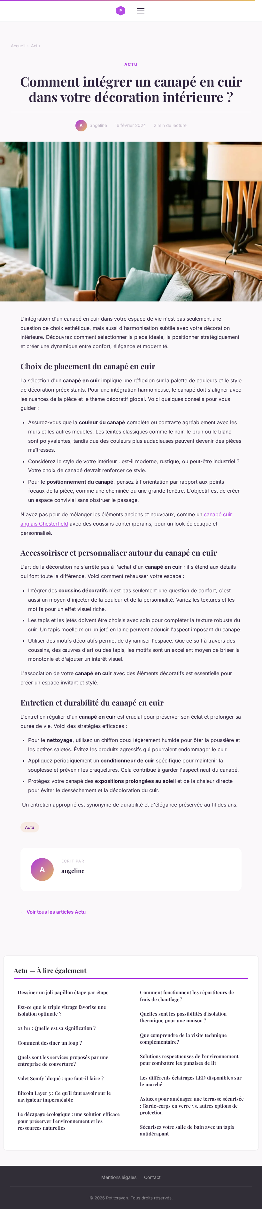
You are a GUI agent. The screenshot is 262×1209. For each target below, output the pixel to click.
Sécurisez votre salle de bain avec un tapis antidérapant (187, 1130)
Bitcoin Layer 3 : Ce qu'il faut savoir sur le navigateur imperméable (64, 1096)
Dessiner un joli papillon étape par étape (63, 992)
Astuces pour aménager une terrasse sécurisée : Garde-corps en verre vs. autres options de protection (192, 1106)
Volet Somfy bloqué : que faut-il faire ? (61, 1078)
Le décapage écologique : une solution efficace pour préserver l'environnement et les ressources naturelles (69, 1121)
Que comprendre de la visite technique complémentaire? (183, 1038)
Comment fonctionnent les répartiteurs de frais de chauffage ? (187, 995)
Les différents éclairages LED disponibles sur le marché (191, 1081)
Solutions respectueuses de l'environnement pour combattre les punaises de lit (189, 1059)
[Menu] (140, 11)
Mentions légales (118, 1177)
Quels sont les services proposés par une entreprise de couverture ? (63, 1060)
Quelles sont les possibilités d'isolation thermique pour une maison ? (183, 1017)
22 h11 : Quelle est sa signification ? (57, 1028)
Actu (35, 45)
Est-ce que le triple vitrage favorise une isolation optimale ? (62, 1010)
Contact (152, 1177)
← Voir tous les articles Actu (53, 912)
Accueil (18, 45)
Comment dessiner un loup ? (50, 1043)
